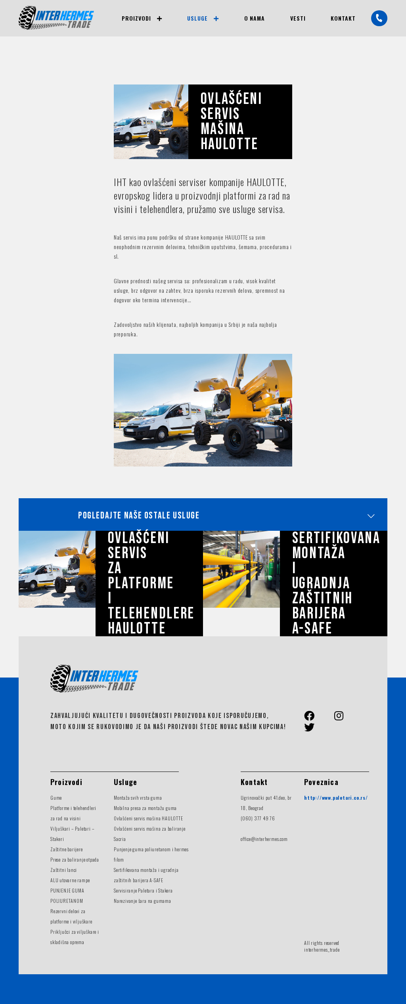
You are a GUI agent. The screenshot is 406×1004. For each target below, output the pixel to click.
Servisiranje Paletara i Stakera (143, 890)
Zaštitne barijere (66, 849)
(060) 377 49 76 (258, 818)
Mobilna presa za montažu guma (145, 807)
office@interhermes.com (264, 838)
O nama (254, 18)
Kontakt (343, 18)
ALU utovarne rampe (70, 880)
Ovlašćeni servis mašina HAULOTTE (148, 818)
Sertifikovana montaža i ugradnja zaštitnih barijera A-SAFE (336, 583)
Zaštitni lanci (63, 869)
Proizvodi (136, 18)
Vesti (298, 18)
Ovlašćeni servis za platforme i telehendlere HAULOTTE (151, 583)
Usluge (197, 18)
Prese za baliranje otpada (74, 859)
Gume (56, 797)
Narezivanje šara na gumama (142, 900)
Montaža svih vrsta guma (138, 797)
